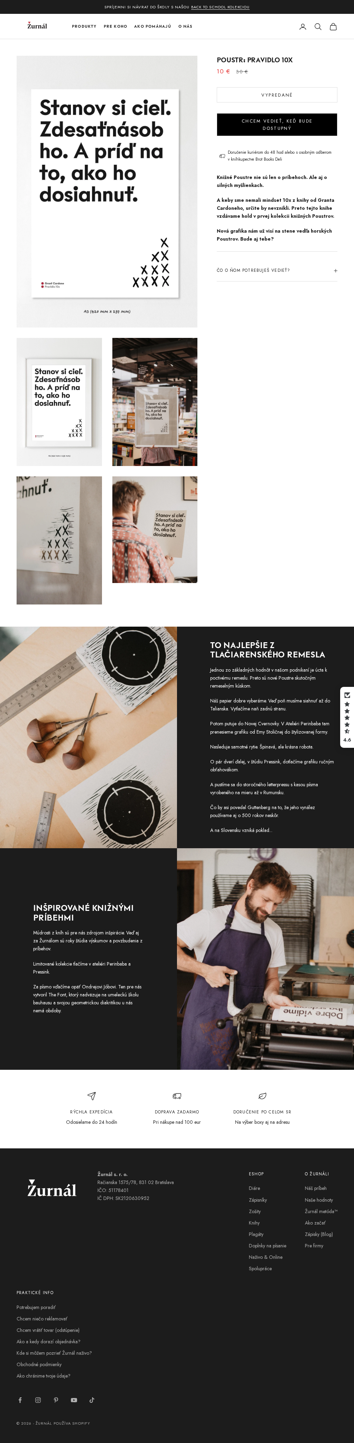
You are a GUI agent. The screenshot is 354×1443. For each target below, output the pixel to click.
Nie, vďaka (263, 788)
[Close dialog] (341, 647)
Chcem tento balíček (263, 772)
